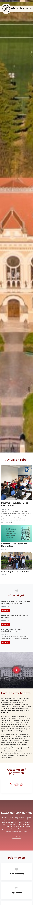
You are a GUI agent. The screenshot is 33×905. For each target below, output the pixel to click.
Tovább (16, 836)
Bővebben (5, 610)
